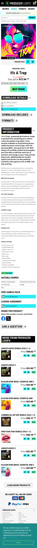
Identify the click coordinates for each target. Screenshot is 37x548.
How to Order (22, 517)
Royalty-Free (13, 109)
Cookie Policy (11, 538)
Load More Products (18, 485)
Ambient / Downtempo (8, 282)
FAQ (3, 519)
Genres (14, 9)
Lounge (22, 284)
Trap (2, 287)
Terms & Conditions (8, 521)
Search (32, 17)
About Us (21, 515)
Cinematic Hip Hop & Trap (27, 282)
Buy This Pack (7, 273)
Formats (22, 9)
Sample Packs (6, 513)
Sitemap (20, 523)
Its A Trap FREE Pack (11, 297)
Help (19, 519)
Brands (31, 9)
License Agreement (11, 306)
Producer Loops (18, 69)
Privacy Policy (22, 521)
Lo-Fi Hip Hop (5, 284)
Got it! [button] (18, 542)
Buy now (18, 89)
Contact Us (5, 517)
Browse (5, 9)
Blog (19, 513)
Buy (33, 355)
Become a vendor (7, 515)
